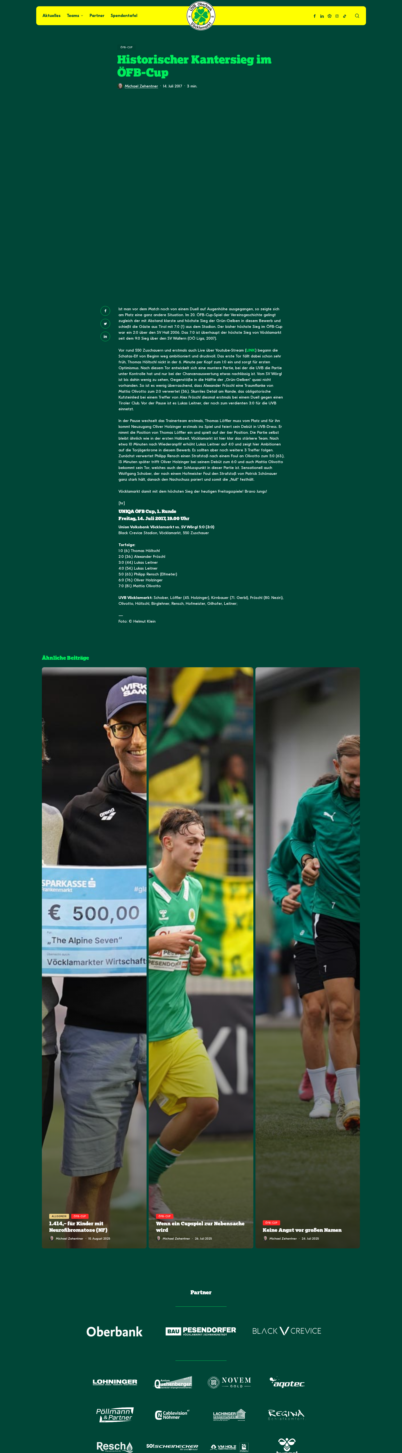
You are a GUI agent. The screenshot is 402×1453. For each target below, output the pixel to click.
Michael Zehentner (141, 86)
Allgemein (59, 1216)
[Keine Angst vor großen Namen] (307, 957)
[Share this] (105, 311)
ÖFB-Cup (126, 47)
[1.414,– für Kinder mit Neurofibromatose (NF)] (94, 957)
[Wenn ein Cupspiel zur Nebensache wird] (201, 957)
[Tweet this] (105, 324)
